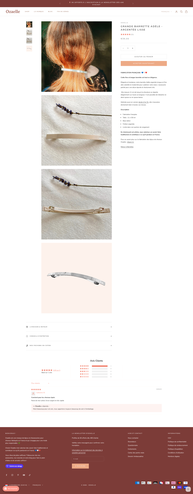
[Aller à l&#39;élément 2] (29, 32)
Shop (27, 11)
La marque (39, 11)
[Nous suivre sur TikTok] (30, 475)
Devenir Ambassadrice (135, 456)
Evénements (132, 449)
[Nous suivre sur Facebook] (6, 475)
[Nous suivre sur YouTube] (24, 475)
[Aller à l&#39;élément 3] (29, 40)
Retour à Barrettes (127, 147)
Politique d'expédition (175, 449)
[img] (36, 389)
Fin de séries (63, 11)
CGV (169, 438)
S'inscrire (80, 466)
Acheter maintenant (143, 63)
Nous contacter (133, 438)
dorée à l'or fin (144, 102)
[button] (126, 34)
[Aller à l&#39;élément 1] (29, 24)
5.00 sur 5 (56, 370)
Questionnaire (133, 445)
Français (165, 11)
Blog (50, 11)
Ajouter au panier (143, 57)
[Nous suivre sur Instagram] (12, 475)
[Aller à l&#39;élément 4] (29, 48)
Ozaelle (124, 22)
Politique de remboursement (178, 445)
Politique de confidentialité (177, 442)
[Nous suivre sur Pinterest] (18, 475)
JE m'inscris (168, 484)
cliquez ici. (130, 142)
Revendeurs (132, 442)
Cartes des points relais (136, 453)
